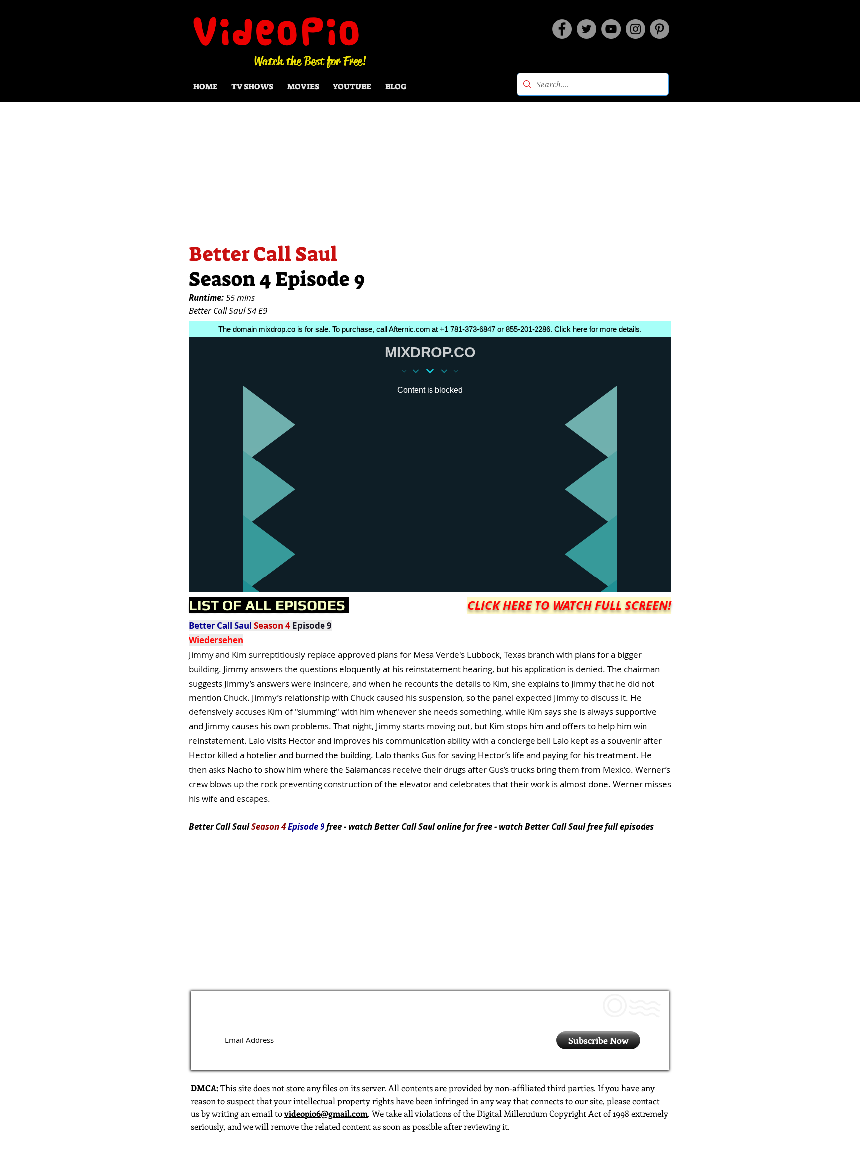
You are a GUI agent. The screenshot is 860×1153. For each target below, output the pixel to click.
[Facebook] (562, 29)
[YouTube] (611, 29)
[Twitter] (586, 29)
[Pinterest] (659, 29)
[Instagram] (635, 29)
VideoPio (277, 31)
